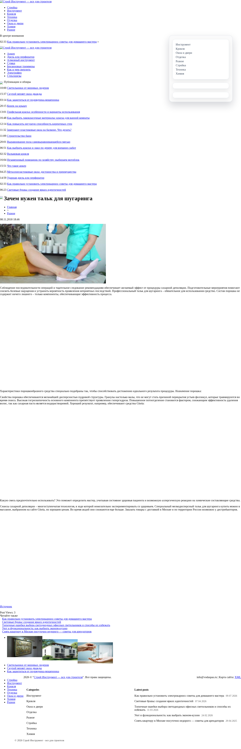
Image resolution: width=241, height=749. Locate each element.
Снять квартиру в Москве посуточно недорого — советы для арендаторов (47, 631)
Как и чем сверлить (19, 69)
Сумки (11, 63)
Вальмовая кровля (18, 153)
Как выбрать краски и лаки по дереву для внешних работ (41, 147)
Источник (6, 606)
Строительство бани (19, 135)
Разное (11, 29)
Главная (12, 207)
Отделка (12, 20)
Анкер (11, 53)
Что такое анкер (16, 165)
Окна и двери (15, 23)
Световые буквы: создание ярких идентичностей (36, 189)
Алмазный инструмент (21, 60)
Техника (12, 17)
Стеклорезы (14, 75)
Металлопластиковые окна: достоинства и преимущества (41, 171)
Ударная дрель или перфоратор (25, 177)
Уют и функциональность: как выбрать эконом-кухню (34, 628)
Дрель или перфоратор (20, 56)
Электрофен (14, 72)
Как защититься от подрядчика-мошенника (33, 99)
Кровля (11, 13)
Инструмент (14, 10)
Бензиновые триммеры (21, 66)
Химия (11, 26)
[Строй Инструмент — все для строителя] (26, 1)
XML (238, 677)
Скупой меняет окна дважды (24, 93)
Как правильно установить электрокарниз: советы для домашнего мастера (52, 41)
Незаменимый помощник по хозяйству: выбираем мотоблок (43, 159)
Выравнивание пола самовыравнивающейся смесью (38, 141)
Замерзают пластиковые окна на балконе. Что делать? (39, 129)
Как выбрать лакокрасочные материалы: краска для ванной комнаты (48, 117)
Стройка (12, 7)
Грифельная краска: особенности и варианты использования (43, 111)
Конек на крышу (17, 105)
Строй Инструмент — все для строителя (58, 677)
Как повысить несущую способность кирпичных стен (39, 123)
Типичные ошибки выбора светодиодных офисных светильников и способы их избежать (56, 625)
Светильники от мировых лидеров (28, 87)
